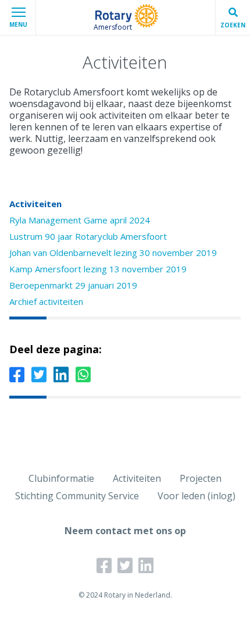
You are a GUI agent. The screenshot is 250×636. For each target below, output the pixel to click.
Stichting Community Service (77, 495)
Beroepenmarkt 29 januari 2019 (73, 285)
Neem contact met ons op (125, 530)
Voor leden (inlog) (196, 495)
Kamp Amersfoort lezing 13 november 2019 (98, 269)
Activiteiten (35, 203)
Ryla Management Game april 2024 (79, 220)
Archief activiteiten (46, 301)
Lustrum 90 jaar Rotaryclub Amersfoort (88, 236)
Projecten (201, 478)
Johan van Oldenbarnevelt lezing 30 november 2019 (113, 252)
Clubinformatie (61, 478)
